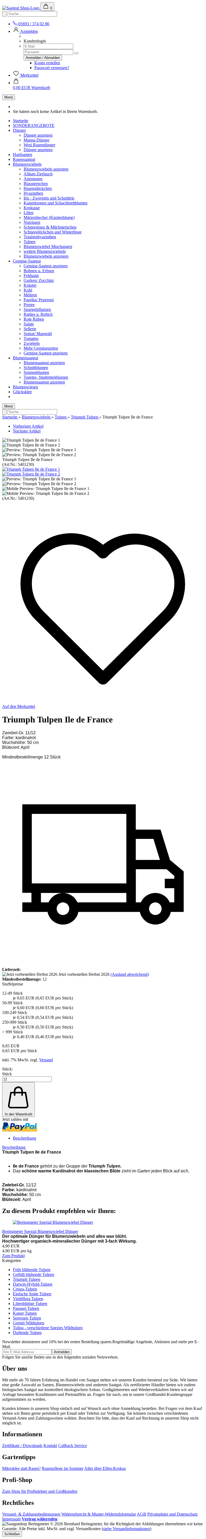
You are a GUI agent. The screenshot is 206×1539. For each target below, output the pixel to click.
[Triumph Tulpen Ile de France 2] (31, 474)
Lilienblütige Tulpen (30, 1303)
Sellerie (30, 329)
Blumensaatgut (25, 358)
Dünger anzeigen (38, 135)
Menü (8, 97)
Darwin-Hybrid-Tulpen (32, 1284)
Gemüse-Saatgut (27, 261)
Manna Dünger (36, 140)
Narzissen (32, 222)
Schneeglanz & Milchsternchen (50, 227)
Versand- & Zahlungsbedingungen (31, 1514)
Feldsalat (31, 275)
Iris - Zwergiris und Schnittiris (49, 198)
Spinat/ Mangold (38, 333)
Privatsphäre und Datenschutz (172, 1514)
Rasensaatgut (24, 159)
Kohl (28, 290)
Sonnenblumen (36, 372)
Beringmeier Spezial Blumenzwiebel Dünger (40, 1231)
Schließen (12, 1534)
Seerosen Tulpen (27, 1318)
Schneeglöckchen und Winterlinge (53, 232)
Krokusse (32, 207)
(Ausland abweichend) (130, 974)
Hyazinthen (33, 193)
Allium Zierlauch (38, 174)
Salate (29, 324)
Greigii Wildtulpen (28, 1323)
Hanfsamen (22, 154)
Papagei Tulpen (26, 1308)
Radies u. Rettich (38, 314)
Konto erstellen (47, 63)
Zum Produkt (13, 1255)
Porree (29, 304)
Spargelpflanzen (37, 309)
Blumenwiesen (25, 387)
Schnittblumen (36, 367)
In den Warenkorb (18, 1114)
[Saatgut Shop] (21, 8)
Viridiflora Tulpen (28, 1298)
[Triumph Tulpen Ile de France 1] (31, 469)
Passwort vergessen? (51, 67)
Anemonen (33, 178)
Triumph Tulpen (26, 1279)
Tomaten (31, 338)
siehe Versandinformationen (126, 1528)
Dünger (19, 130)
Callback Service (72, 1445)
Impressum (11, 1519)
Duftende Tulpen (27, 1332)
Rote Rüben (34, 319)
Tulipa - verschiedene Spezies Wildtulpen (48, 1327)
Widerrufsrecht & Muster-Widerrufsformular (98, 1514)
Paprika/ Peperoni (39, 299)
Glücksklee (22, 391)
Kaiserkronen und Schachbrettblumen (55, 203)
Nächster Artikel (27, 431)
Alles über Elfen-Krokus (105, 1468)
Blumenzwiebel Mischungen (48, 246)
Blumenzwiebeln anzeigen (46, 169)
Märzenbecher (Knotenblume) (49, 217)
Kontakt (50, 1445)
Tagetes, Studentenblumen (46, 377)
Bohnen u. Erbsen (39, 270)
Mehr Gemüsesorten (41, 348)
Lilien (29, 212)
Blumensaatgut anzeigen (44, 362)
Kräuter (30, 285)
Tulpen (29, 241)
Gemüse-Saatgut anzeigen (46, 266)
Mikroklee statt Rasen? (21, 1468)
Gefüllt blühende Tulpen (33, 1274)
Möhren (30, 295)
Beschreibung (24, 1138)
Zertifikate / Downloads (22, 1445)
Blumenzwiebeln (27, 164)
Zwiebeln (32, 343)
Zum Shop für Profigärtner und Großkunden (39, 1491)
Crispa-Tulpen (25, 1289)
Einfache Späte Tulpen (32, 1294)
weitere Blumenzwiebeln (45, 251)
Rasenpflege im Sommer (62, 1468)
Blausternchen (36, 183)
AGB (141, 1514)
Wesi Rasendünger (39, 145)
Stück (7, 1074)
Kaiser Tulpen (25, 1313)
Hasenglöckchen (38, 188)
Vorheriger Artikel (28, 426)
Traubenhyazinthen (40, 237)
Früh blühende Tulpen (31, 1269)
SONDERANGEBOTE (33, 125)
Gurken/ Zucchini (39, 280)
